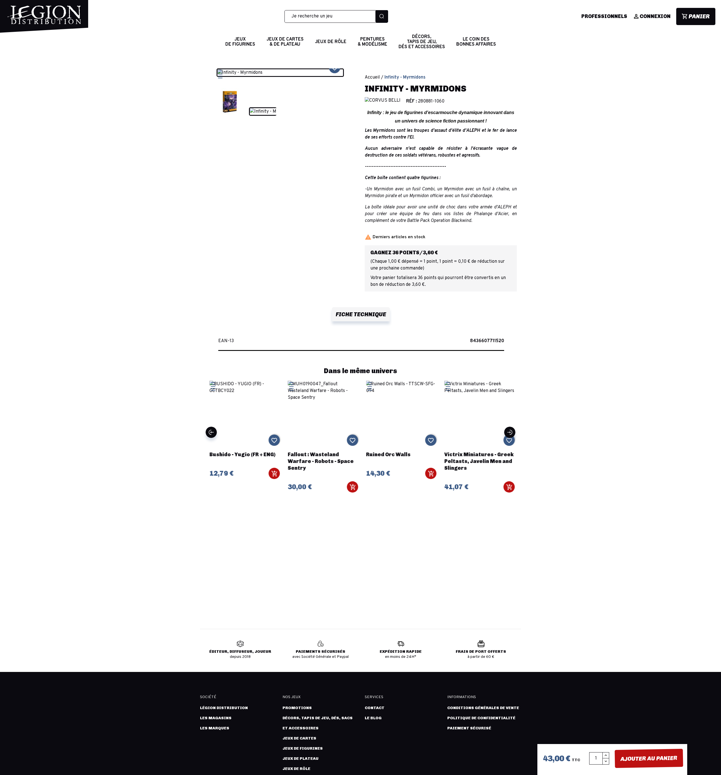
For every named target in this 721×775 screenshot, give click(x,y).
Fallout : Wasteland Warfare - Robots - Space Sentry (319, 461)
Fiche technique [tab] (361, 314)
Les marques (214, 728)
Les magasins (216, 718)
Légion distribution (224, 707)
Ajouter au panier (648, 758)
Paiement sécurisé (469, 728)
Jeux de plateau (300, 758)
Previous (211, 432)
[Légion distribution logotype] (44, 19)
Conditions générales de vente (483, 707)
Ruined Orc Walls (387, 454)
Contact (374, 707)
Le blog (373, 718)
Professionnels (604, 16)
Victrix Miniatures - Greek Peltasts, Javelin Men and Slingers (477, 461)
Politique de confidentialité (481, 718)
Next (509, 432)
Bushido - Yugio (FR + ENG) (241, 454)
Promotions (297, 707)
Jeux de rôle (296, 768)
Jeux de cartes (299, 738)
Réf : (411, 101)
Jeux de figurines (302, 748)
